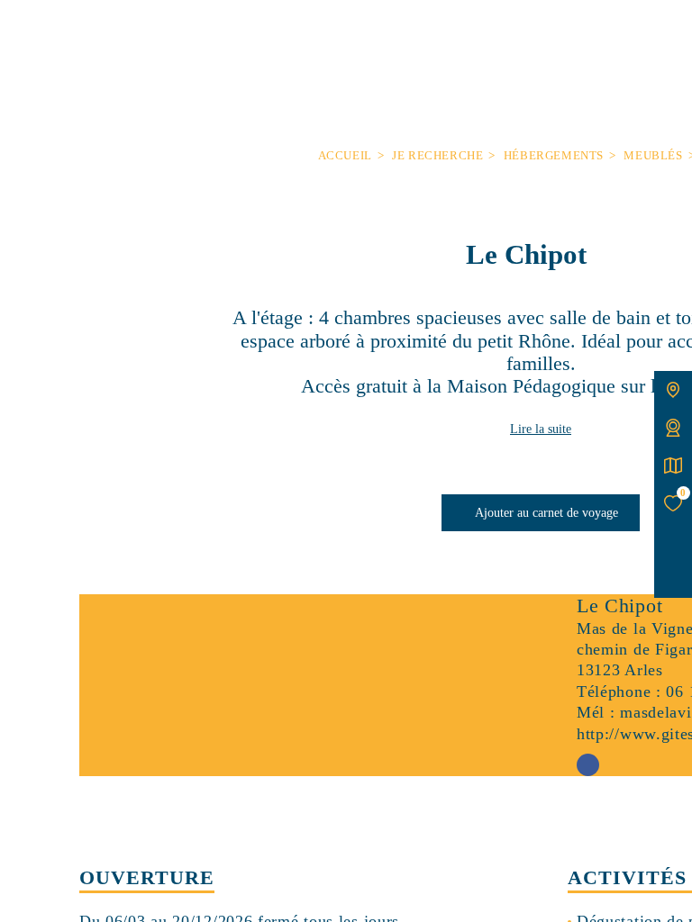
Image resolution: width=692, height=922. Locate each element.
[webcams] (673, 428)
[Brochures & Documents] (673, 465)
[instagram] (673, 541)
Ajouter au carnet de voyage (545, 512)
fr (33, 33)
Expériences (321, 33)
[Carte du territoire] (673, 390)
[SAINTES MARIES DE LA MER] (541, 67)
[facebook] (673, 579)
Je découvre (153, 33)
